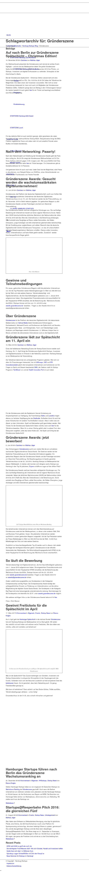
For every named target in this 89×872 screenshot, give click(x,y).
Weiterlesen (10, 803)
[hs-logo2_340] (23, 24)
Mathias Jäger (35, 60)
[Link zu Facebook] (7, 6)
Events (37, 613)
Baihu (43, 416)
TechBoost (16, 370)
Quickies (24, 60)
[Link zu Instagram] (7, 4)
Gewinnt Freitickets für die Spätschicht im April (26, 607)
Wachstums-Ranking (13, 789)
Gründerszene (10, 320)
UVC (45, 362)
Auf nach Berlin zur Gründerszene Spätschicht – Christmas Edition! (32, 54)
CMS (36, 367)
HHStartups (43, 780)
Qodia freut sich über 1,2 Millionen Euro (20, 851)
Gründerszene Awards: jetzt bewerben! (27, 439)
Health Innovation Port (36, 370)
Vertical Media (23, 323)
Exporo (31, 466)
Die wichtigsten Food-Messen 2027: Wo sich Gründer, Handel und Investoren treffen (35, 848)
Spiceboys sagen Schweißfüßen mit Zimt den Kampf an (25, 853)
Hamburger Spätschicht (27, 619)
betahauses (10, 683)
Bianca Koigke (11, 783)
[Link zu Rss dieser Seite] (7, 9)
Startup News (45, 613)
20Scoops (39, 362)
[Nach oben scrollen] (1, 871)
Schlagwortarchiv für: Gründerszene (40, 41)
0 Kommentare (21, 613)
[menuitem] (45, 35)
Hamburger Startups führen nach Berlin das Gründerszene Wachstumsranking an (31, 773)
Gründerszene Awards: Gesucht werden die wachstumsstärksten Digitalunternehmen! (31, 182)
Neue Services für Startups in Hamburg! (20, 856)
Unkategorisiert (50, 815)
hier (30, 90)
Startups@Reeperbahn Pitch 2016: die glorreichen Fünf (32, 809)
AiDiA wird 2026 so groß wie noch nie (19, 846)
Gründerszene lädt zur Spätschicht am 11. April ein (33, 339)
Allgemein (31, 613)
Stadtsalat (36, 418)
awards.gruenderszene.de (14, 306)
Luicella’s (51, 416)
